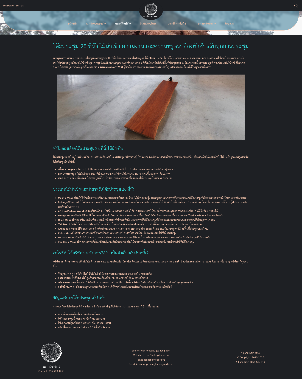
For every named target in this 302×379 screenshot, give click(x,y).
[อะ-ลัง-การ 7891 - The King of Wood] (151, 10)
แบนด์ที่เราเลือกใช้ (177, 23)
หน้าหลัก (72, 23)
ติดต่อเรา (229, 23)
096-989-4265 (56, 371)
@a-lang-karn (163, 350)
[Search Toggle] (296, 5)
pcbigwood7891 (156, 359)
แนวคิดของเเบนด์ (94, 23)
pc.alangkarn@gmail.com (159, 364)
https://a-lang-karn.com (156, 355)
